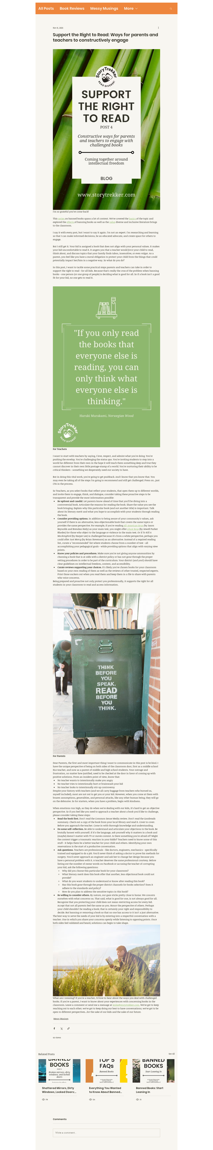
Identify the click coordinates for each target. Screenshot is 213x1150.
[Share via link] (68, 1028)
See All (172, 1053)
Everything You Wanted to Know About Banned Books (105, 1090)
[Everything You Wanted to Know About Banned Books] (107, 1071)
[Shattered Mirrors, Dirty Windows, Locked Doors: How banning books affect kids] (59, 1071)
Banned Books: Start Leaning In (149, 1090)
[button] (171, 8)
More (128, 8)
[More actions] (158, 27)
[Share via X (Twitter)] (61, 1028)
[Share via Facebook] (54, 1028)
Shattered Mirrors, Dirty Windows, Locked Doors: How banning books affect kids (58, 1090)
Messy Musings (104, 8)
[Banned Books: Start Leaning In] (153, 1071)
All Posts (46, 8)
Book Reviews (72, 8)
